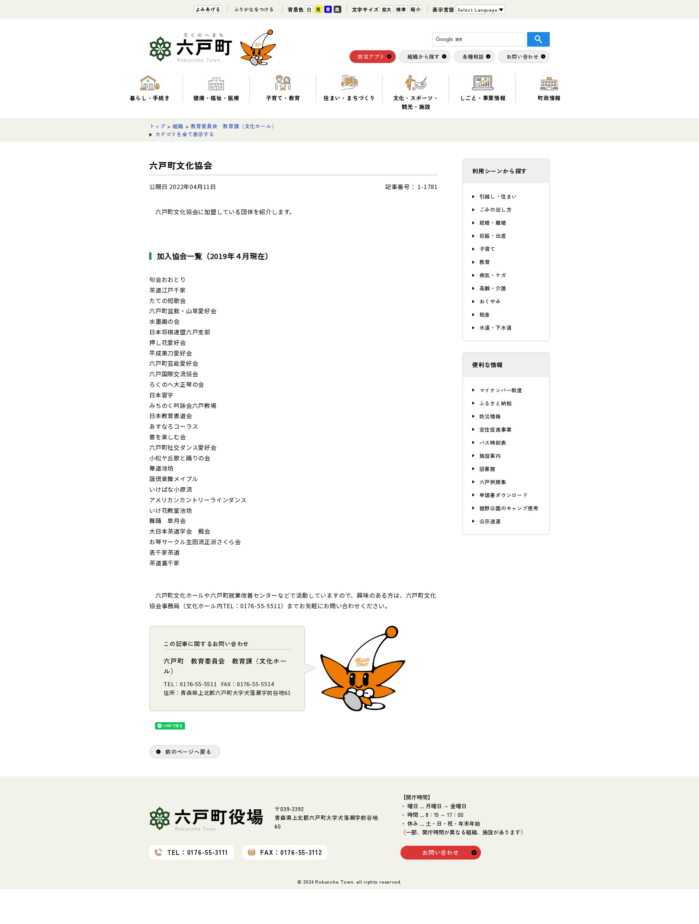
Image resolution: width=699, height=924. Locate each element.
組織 (178, 126)
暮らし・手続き (150, 98)
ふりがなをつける (254, 9)
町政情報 (549, 98)
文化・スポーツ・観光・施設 (416, 102)
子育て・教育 (283, 98)
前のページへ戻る (188, 751)
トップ (157, 126)
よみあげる (208, 9)
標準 (401, 9)
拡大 (387, 9)
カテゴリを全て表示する (184, 134)
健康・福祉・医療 (216, 98)
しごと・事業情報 (483, 98)
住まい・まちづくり (349, 98)
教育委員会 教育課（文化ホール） (234, 126)
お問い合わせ (440, 852)
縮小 (416, 9)
